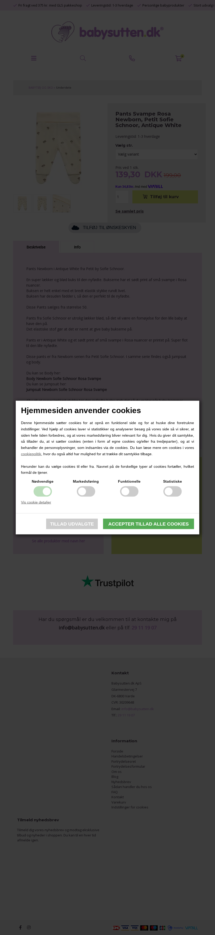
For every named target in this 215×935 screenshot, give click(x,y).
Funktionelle (129, 481)
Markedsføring (86, 481)
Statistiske (172, 481)
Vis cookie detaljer (36, 502)
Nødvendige (42, 481)
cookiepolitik (31, 454)
